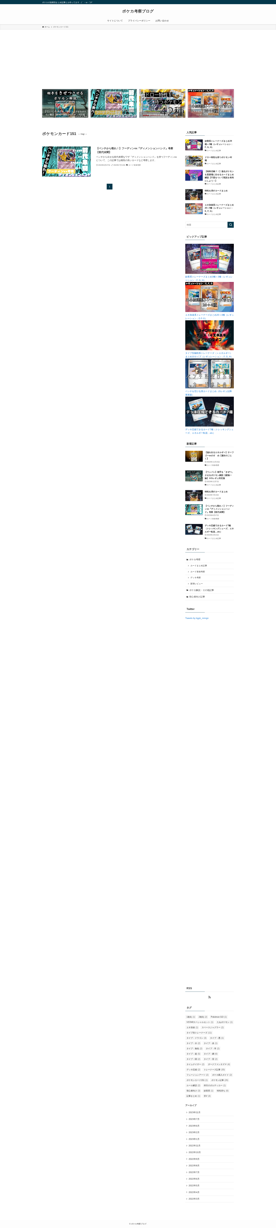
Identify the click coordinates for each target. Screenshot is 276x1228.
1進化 (191, 1017)
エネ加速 (192, 1027)
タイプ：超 (193, 1054)
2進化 (203, 1017)
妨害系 (208, 1090)
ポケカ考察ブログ (138, 11)
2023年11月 (194, 1112)
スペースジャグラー (213, 1027)
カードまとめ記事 (198, 566)
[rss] (209, 997)
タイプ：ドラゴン (196, 1038)
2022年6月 (194, 1179)
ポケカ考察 (194, 559)
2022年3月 (194, 1198)
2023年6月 (194, 1125)
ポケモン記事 (219, 1080)
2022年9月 (194, 1159)
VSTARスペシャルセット (200, 1022)
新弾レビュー (196, 584)
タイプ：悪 (217, 1038)
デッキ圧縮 (193, 1069)
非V (207, 1096)
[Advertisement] (138, 53)
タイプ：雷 (210, 1059)
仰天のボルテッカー (215, 1085)
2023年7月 (194, 1119)
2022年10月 (195, 1152)
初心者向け (193, 1090)
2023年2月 (194, 1132)
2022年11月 (194, 1145)
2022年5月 (194, 1185)
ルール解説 (193, 1085)
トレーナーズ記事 (214, 1069)
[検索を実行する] (230, 225)
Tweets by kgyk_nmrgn (197, 618)
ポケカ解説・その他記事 (201, 590)
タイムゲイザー (195, 1064)
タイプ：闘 (193, 1059)
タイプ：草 (212, 1048)
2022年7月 (194, 1172)
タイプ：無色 (194, 1048)
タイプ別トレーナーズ (199, 1033)
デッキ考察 (195, 578)
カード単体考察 (197, 572)
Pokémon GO (219, 1017)
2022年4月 (194, 1192)
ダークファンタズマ (219, 1064)
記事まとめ (193, 1096)
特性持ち (222, 1090)
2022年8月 (194, 1165)
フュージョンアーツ (197, 1075)
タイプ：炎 (210, 1043)
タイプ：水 (193, 1043)
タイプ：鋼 (210, 1054)
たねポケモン (225, 1022)
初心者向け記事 (197, 596)
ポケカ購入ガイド (222, 1075)
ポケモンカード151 (197, 1080)
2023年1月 (194, 1139)
